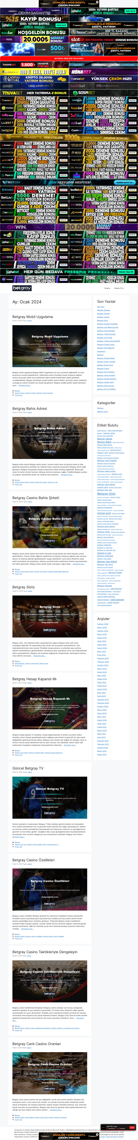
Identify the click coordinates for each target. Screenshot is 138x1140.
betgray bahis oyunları (118, 442)
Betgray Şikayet (103, 310)
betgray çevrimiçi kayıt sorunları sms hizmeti (108, 575)
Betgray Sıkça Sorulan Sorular (107, 542)
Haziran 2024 (102, 665)
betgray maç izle (102, 518)
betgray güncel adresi (104, 500)
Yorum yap (18, 395)
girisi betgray (102, 594)
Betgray (107, 288)
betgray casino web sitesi (104, 474)
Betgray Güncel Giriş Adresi (106, 502)
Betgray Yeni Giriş (105, 564)
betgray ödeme (101, 578)
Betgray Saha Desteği (106, 375)
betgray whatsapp (60, 1117)
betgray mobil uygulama (45, 393)
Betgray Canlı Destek (107, 460)
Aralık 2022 (101, 727)
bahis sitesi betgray (115, 431)
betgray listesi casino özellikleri (53, 936)
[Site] (34, 100)
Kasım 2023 (102, 689)
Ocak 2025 (101, 641)
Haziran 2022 (102, 748)
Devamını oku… (25, 385)
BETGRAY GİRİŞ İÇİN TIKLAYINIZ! (69, 58)
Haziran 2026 (102, 624)
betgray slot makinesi (118, 532)
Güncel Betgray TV (28, 768)
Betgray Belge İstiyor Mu (105, 447)
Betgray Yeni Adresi (107, 561)
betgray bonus (20, 393)
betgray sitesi (103, 532)
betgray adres (109, 433)
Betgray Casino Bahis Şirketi (35, 498)
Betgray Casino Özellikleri (33, 860)
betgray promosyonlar (116, 529)
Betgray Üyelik (115, 572)
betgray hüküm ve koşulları (115, 505)
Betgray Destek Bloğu (106, 358)
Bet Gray (100, 307)
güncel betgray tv (53, 844)
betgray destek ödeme (103, 476)
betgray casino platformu (105, 466)
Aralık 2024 (102, 645)
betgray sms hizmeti (117, 535)
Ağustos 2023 (103, 700)
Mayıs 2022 (102, 751)
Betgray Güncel (103, 314)
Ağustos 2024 (103, 658)
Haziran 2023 (102, 706)
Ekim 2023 (101, 693)
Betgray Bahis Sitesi (104, 445)
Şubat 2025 (102, 638)
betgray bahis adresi (22, 482)
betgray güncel (115, 497)
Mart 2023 (101, 717)
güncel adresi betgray (106, 596)
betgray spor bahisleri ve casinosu (106, 540)
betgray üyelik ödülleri (115, 580)
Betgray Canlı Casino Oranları (36, 1044)
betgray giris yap (20, 844)
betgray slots (43, 663)
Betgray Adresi (20, 936)
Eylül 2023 (101, 696)
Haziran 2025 (102, 631)
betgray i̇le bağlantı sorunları (104, 510)
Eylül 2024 (101, 655)
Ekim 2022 (101, 734)
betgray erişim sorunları (103, 479)
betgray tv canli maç (105, 548)
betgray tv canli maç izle (106, 550)
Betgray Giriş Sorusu (105, 386)
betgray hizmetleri (102, 505)
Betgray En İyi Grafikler (106, 389)
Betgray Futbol (103, 369)
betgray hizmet (30, 393)
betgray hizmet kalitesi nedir (36, 844)
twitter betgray (113, 602)
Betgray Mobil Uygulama (32, 317)
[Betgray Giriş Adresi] (22, 288)
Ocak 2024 (101, 682)
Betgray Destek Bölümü (106, 379)
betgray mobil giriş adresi (105, 521)
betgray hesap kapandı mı (54, 753)
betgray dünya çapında (116, 476)
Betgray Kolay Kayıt (105, 365)
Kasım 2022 (102, 731)
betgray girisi (102, 487)
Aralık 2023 (102, 686)
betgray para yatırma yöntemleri (107, 524)
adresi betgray (20, 663)
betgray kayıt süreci (102, 516)
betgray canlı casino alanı (103, 455)
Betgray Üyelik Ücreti (105, 345)
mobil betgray (101, 602)
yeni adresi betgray (104, 605)
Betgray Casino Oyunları (106, 463)
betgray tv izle (52, 482)
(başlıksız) (101, 351)
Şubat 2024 (102, 679)
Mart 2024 (101, 676)
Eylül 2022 (101, 737)
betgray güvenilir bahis (36, 753)
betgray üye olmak (102, 583)
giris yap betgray (113, 594)
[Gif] (69, 137)
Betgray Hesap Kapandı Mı (34, 679)
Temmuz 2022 (103, 744)
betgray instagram (104, 507)
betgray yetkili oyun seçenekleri (105, 570)
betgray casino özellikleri (34, 936)
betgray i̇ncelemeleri (118, 510)
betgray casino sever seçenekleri (105, 468)
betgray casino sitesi (106, 471)
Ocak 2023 (101, 724)
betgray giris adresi (40, 571)
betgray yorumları (119, 570)
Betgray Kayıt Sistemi (106, 372)
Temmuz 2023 (103, 703)
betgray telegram (104, 545)
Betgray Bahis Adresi (29, 408)
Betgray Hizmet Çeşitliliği (107, 324)
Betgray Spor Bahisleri (105, 537)
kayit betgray (117, 599)
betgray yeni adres (104, 559)
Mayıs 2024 (102, 669)
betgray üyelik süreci (102, 580)
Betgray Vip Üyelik (104, 338)
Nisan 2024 (102, 672)
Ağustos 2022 (103, 741)
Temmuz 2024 (103, 662)
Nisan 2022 (102, 755)
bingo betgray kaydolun (103, 589)
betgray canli (102, 453)
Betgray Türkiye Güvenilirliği (108, 341)
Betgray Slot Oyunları (104, 535)
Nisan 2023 (102, 713)
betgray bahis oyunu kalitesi (24, 1117)
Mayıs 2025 (102, 634)
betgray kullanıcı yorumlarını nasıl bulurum (66, 1028)
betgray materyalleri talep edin (58, 571)
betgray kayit (104, 513)
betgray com (117, 474)
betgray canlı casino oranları (44, 1117)
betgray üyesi (111, 583)
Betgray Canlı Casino (116, 453)
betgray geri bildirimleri (103, 482)
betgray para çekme (106, 526)
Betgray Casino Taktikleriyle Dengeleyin (44, 952)
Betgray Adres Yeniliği (106, 362)
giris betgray (117, 591)
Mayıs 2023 (102, 710)
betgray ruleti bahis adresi (38, 482)
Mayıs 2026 (102, 628)
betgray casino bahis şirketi (24, 571)
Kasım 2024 (102, 648)
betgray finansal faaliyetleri (118, 479)
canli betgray (116, 589)
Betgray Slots (23, 587)
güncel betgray (103, 600)
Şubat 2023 (102, 720)
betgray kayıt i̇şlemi (118, 513)
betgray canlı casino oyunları (108, 458)
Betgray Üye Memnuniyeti (107, 327)
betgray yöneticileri (102, 573)
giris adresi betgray (104, 591)
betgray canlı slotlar (31, 663)
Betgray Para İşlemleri (106, 331)
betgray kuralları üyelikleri (115, 516)
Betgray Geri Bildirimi (105, 348)
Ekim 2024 (101, 652)
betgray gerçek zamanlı (117, 482)
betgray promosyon (103, 529)
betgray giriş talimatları (103, 497)
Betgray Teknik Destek (106, 334)
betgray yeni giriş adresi (105, 567)
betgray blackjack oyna (103, 450)
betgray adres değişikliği (105, 436)
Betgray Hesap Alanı (105, 382)
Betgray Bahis (19, 1028)
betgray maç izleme (115, 518)
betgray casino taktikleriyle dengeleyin (38, 1028)
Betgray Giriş (119, 288)
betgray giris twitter (21, 753)
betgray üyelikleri (110, 578)
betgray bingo (118, 447)
